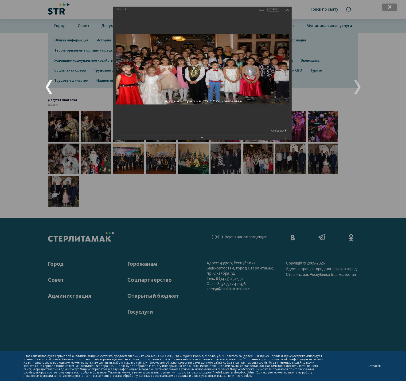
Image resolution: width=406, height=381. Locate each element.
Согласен (374, 366)
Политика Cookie (239, 376)
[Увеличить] (283, 10)
